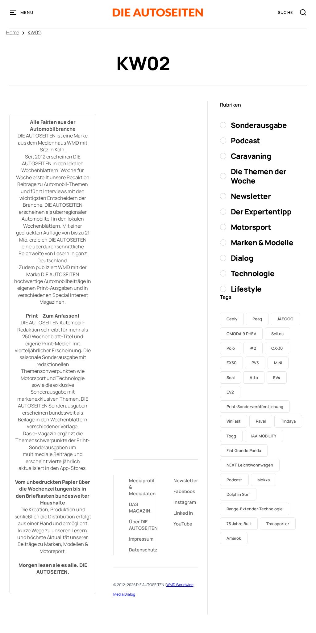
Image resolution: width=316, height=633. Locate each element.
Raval (261, 421)
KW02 (34, 32)
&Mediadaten (142, 487)
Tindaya (288, 421)
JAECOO (285, 319)
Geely (232, 319)
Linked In (183, 513)
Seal (231, 377)
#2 (253, 348)
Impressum (141, 539)
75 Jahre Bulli (239, 523)
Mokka (263, 480)
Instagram (184, 502)
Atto (254, 377)
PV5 (255, 362)
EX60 (231, 362)
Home (12, 32)
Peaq (257, 319)
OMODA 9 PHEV (241, 333)
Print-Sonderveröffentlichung (255, 406)
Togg (231, 436)
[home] (158, 12)
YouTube (182, 524)
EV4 (276, 377)
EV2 (230, 392)
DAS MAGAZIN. (140, 507)
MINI (278, 362)
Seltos (277, 333)
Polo (231, 348)
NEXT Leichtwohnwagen (250, 465)
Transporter (277, 523)
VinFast (234, 421)
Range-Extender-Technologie (255, 509)
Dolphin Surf (238, 494)
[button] (22, 12)
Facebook (184, 491)
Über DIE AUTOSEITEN (143, 524)
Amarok (234, 538)
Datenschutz (143, 549)
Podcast (234, 480)
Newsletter (185, 480)
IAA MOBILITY (263, 436)
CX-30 (277, 348)
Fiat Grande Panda (244, 450)
